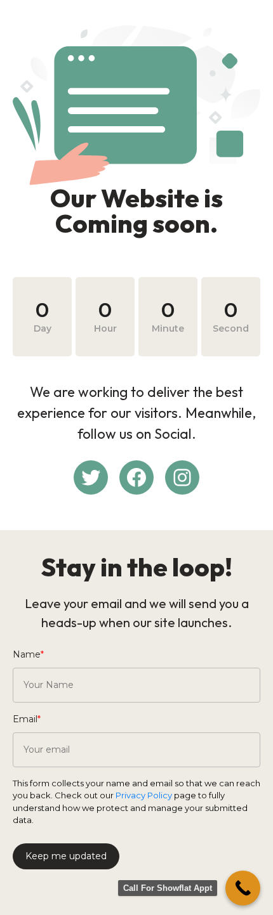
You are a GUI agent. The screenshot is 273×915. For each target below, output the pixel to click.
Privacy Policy (144, 795)
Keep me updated (66, 856)
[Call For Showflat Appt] (242, 888)
